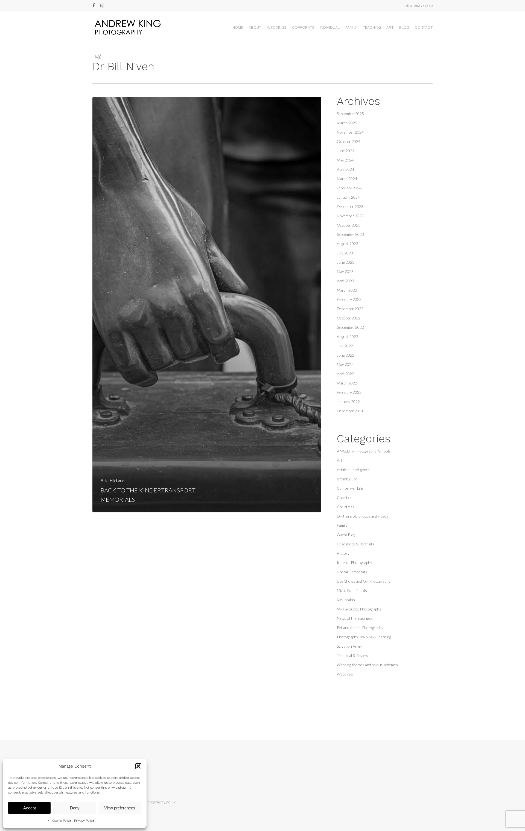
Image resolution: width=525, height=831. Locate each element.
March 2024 (347, 178)
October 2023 (348, 225)
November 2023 (350, 215)
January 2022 (348, 401)
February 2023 (349, 299)
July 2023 (345, 253)
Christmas (345, 506)
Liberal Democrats (352, 571)
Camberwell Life (350, 488)
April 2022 (345, 373)
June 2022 (345, 355)
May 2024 (345, 160)
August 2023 (347, 243)
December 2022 (350, 308)
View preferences (119, 808)
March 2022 (347, 383)
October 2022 (348, 318)
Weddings (345, 674)
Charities (344, 497)
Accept (29, 808)
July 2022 (345, 345)
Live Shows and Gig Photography (363, 581)
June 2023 (345, 262)
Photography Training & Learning (364, 637)
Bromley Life (347, 479)
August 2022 (347, 336)
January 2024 (348, 197)
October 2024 (348, 141)
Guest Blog (346, 534)
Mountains (346, 599)
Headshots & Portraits (355, 544)
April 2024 (345, 169)
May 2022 (345, 364)
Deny (75, 808)
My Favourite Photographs (359, 609)
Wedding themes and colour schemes (367, 664)
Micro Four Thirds (352, 590)
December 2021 (350, 411)
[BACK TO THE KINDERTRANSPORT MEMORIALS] (206, 304)
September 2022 (350, 327)
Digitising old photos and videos (363, 516)
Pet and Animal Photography (360, 627)
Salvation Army (349, 646)
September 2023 (350, 234)
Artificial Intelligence (353, 469)
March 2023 (347, 290)
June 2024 (345, 150)
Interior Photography (354, 562)
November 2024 (350, 132)
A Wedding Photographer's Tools (364, 451)
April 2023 (345, 280)
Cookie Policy (61, 821)
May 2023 (345, 271)
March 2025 (347, 123)
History (117, 480)
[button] (138, 766)
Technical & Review (352, 655)
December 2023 (350, 206)
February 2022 (349, 392)
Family (342, 525)
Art (104, 480)
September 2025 (350, 113)
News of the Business (355, 618)
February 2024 (349, 188)
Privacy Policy (84, 821)
